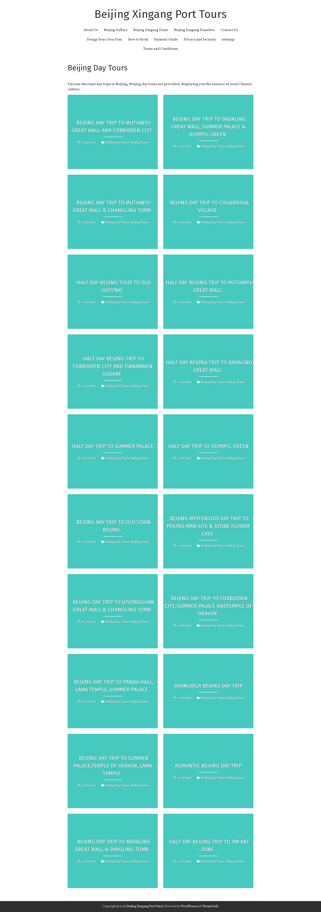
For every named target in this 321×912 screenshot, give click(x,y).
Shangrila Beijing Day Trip (208, 686)
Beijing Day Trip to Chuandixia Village (209, 206)
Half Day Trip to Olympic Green (208, 446)
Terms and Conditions (160, 48)
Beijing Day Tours (117, 143)
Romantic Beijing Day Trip (208, 766)
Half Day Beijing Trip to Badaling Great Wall (209, 366)
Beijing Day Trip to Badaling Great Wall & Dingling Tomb (112, 845)
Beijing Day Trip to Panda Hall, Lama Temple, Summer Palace (113, 686)
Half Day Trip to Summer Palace (112, 446)
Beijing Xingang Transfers (194, 30)
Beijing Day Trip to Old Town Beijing (113, 526)
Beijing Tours (140, 143)
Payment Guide (166, 39)
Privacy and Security (200, 39)
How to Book (138, 39)
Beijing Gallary (115, 30)
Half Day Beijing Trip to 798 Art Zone (209, 845)
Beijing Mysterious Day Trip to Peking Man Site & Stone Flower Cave (208, 526)
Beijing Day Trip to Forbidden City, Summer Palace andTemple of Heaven (208, 606)
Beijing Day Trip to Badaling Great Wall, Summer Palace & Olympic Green (208, 126)
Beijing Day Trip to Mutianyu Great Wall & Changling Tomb (112, 206)
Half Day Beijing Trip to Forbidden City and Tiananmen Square (113, 366)
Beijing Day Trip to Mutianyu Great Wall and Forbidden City (112, 126)
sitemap (228, 39)
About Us (90, 30)
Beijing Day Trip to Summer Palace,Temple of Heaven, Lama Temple (112, 765)
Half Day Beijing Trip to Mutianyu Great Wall (209, 286)
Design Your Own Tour (104, 39)
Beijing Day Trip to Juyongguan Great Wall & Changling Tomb (113, 606)
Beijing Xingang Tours (150, 30)
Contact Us (229, 30)
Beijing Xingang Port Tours (160, 14)
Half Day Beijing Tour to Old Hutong (114, 286)
